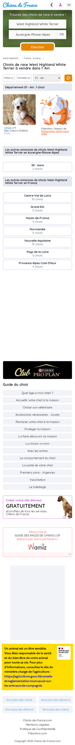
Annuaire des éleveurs (55, 700)
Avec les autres (37, 451)
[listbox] (61, 34)
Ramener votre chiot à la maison (38, 422)
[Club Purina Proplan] (37, 370)
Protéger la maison (37, 429)
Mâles (8, 77)
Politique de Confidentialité (37, 729)
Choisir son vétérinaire (37, 407)
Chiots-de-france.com (37, 720)
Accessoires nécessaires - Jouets (37, 414)
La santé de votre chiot (37, 465)
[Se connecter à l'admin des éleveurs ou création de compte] (60, 5)
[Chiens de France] (20, 5)
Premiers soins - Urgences (37, 472)
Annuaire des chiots (19, 700)
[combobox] (37, 24)
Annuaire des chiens (55, 709)
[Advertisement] (37, 317)
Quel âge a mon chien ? (37, 393)
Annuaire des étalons (19, 709)
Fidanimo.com (37, 733)
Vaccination (37, 479)
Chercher (37, 47)
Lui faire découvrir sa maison (37, 436)
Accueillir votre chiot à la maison (37, 400)
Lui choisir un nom (37, 443)
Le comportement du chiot (37, 458)
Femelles (23, 77)
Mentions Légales (37, 724)
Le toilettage (37, 487)
